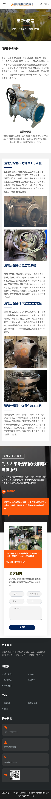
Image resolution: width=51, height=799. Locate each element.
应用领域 (8, 680)
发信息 (22, 627)
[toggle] (4, 4)
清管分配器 (25, 132)
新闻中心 (31, 680)
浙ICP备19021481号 (26, 796)
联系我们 (11, 491)
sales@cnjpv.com (10, 762)
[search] (41, 4)
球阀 (6, 709)
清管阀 (7, 703)
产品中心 (31, 674)
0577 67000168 (10, 747)
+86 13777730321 (17, 562)
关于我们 (8, 674)
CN (45, 4)
